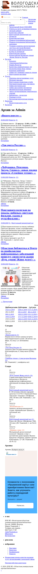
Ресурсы (8, 59)
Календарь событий (16, 33)
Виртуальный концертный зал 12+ (21, 419)
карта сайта (5, 12)
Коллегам (8, 105)
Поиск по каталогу (17, 17)
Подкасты (12, 36)
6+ (17, 120)
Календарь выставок (16, 38)
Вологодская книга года (18, 103)
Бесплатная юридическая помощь (21, 99)
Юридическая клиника (17, 53)
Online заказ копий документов (20, 88)
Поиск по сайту (6, 17)
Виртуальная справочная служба (21, 82)
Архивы (8, 449)
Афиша (3, 204)
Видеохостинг (10, 536)
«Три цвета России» (13, 145)
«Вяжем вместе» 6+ (12, 335)
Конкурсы (8, 101)
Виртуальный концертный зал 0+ (21, 390)
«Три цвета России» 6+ (13, 347)
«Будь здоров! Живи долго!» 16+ (21, 375)
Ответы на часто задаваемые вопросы (23, 29)
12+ (17, 177)
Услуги (7, 76)
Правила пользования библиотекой (22, 40)
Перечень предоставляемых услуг (21, 78)
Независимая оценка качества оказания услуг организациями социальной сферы (20, 558)
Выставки (12, 548)
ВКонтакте (9, 534)
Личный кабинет (15, 31)
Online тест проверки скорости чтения (23, 72)
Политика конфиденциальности (20, 50)
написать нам (6, 14)
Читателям (32, 19)
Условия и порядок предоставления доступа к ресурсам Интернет (22, 47)
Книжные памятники (17, 70)
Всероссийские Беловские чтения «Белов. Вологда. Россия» (21, 56)
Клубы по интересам (16, 51)
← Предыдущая (6, 301)
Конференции (14, 552)
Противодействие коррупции (15, 563)
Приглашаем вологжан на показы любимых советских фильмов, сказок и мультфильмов (17, 214)
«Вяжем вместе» (11, 115)
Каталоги (12, 61)
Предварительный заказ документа (22, 84)
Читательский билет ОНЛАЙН (20, 27)
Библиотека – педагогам (18, 95)
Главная (25, 17)
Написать (20, 505)
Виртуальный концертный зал (20, 34)
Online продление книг (17, 86)
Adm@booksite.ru (11, 532)
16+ (17, 264)
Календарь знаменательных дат (20, 67)
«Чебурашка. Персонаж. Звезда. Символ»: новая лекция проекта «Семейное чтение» (19, 170)
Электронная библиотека (18, 63)
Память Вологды (15, 65)
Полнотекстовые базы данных (20, 69)
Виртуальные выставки (17, 74)
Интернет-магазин (16, 80)
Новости (12, 120)
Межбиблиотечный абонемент (20, 89)
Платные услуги (15, 97)
